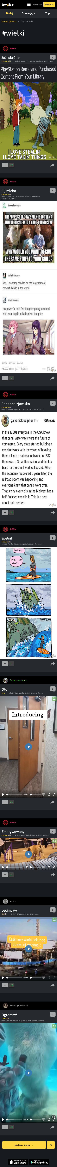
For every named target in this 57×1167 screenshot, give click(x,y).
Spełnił (6, 538)
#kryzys (4, 409)
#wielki (17, 61)
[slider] (14, 794)
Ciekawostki (6, 61)
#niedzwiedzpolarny (36, 1020)
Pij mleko (8, 191)
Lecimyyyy (9, 910)
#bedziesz (11, 196)
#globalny (18, 409)
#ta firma (39, 61)
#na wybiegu (45, 835)
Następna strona (22, 1145)
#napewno (20, 196)
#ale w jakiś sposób (9, 199)
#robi (23, 835)
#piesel (17, 835)
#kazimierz (21, 914)
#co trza (35, 835)
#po (27, 914)
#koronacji (34, 914)
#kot (11, 693)
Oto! (4, 689)
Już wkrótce (10, 58)
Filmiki (4, 914)
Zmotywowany (12, 832)
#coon (40, 693)
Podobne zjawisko (15, 404)
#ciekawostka (19, 693)
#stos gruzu (48, 61)
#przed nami (28, 409)
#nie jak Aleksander (32, 196)
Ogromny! (9, 1015)
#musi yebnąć (39, 409)
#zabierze (17, 544)
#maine (34, 693)
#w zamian (39, 544)
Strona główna (9, 21)
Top (47, 13)
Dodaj (9, 13)
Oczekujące (28, 13)
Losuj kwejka (51, 1145)
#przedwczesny (28, 544)
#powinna (25, 61)
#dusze (4, 544)
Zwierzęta (5, 1018)
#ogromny (23, 1020)
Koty (3, 693)
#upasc (33, 61)
